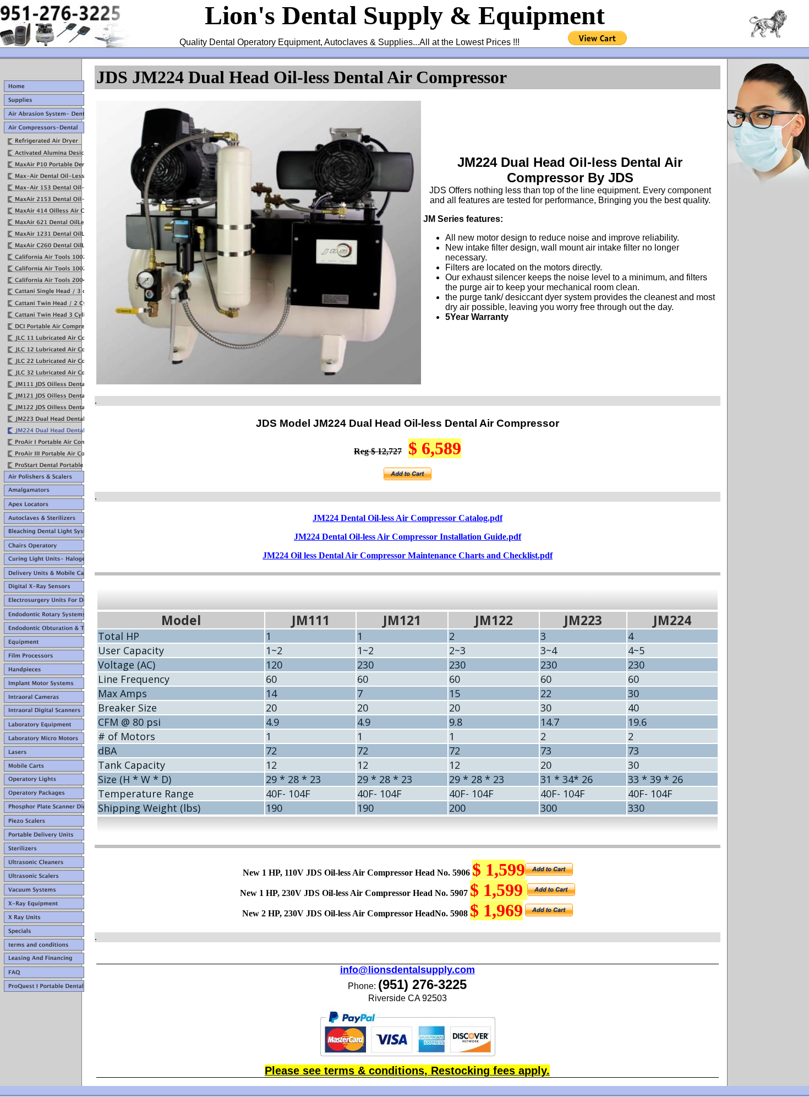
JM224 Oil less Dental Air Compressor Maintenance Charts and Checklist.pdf (408, 555)
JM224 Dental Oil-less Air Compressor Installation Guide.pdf (407, 536)
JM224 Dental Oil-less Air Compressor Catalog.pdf (407, 518)
